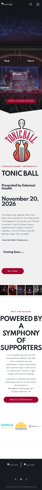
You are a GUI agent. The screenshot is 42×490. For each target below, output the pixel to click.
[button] (2, 426)
